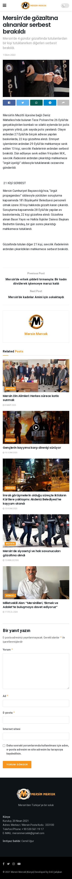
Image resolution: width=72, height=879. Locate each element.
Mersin (10, 388)
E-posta (9, 713)
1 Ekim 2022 (9, 55)
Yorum (8, 650)
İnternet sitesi (11, 729)
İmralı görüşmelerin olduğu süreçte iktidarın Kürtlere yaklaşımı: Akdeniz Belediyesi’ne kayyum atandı (34, 499)
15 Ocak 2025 (10, 452)
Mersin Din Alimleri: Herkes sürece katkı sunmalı (31, 398)
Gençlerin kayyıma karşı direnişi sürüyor (32, 448)
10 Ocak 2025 (10, 508)
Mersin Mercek (36, 334)
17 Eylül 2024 (11, 612)
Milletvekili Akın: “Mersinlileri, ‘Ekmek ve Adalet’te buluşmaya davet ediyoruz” (30, 605)
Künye (30, 872)
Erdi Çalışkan (55, 872)
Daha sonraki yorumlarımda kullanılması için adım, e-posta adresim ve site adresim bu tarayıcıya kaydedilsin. (37, 750)
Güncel (10, 595)
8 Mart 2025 (10, 405)
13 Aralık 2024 (11, 560)
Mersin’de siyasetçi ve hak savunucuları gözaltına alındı (32, 553)
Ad (5, 696)
